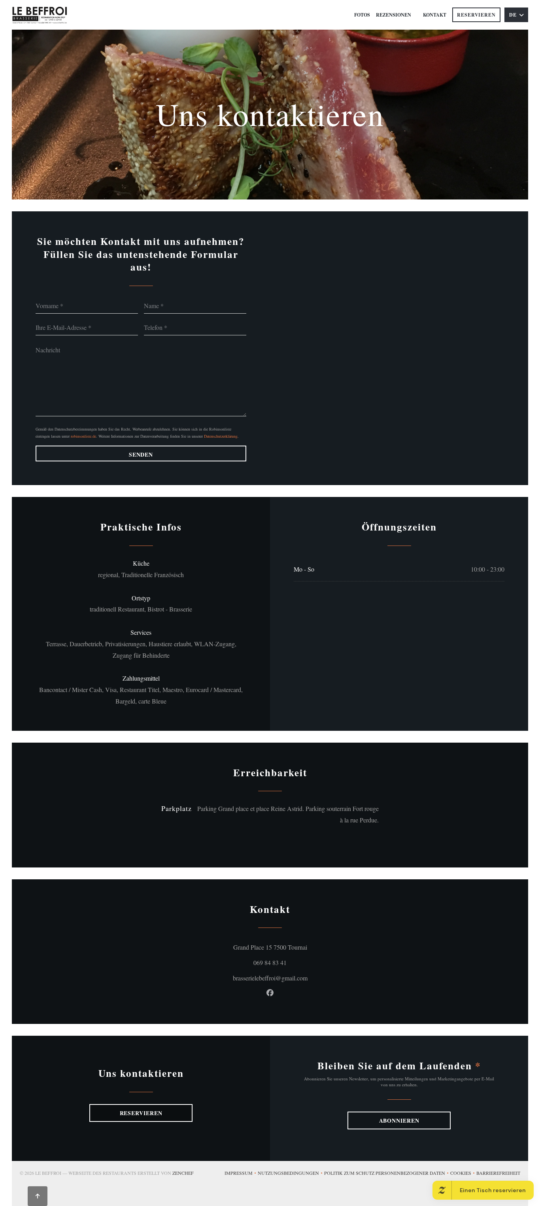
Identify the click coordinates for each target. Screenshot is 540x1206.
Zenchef (183, 1173)
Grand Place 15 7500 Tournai (303, 947)
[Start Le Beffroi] (39, 15)
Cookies (463, 1174)
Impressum (241, 1174)
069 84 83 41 (270, 962)
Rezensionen (393, 14)
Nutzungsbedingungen (291, 1174)
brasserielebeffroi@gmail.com (270, 978)
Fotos (362, 14)
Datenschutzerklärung (221, 436)
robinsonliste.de (83, 436)
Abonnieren (399, 1120)
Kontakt (434, 14)
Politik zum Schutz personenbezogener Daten (387, 1174)
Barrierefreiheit (498, 1174)
